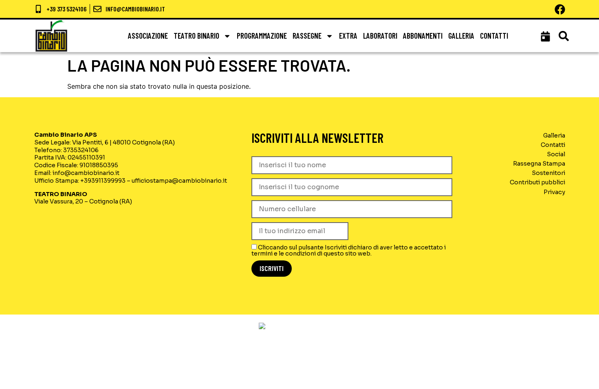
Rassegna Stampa (539, 163)
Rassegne (307, 35)
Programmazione (262, 35)
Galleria (461, 35)
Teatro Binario (196, 35)
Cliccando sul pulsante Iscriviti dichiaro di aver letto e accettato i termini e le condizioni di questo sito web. (348, 250)
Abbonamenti (423, 35)
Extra (348, 35)
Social (556, 154)
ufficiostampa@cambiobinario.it (179, 180)
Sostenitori (548, 173)
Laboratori (380, 35)
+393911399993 (103, 180)
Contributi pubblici (537, 182)
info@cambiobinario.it (86, 173)
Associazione (148, 35)
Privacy (554, 192)
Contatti (494, 35)
